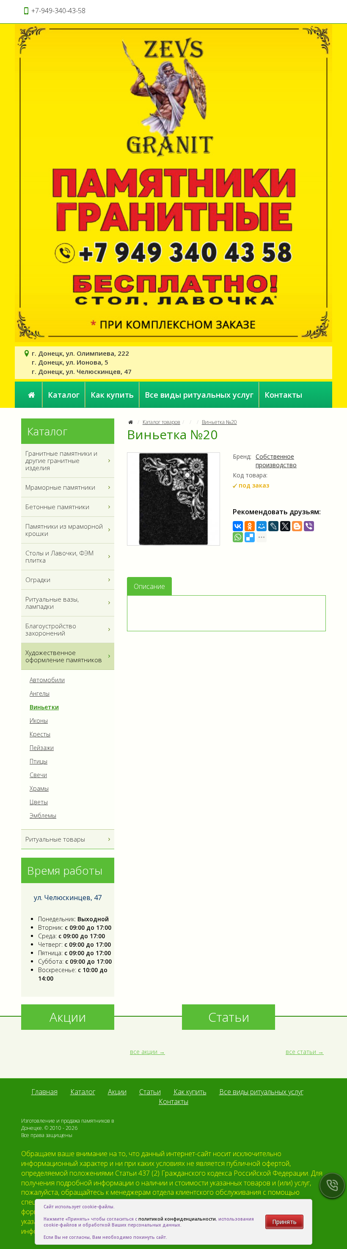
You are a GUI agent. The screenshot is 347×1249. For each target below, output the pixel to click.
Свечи (38, 775)
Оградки (37, 579)
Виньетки (44, 707)
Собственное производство (276, 460)
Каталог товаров (161, 422)
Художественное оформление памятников (63, 656)
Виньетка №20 (219, 422)
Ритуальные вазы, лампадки (52, 603)
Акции (117, 1091)
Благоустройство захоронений (50, 629)
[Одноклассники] (250, 526)
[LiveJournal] (273, 526)
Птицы (38, 761)
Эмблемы (43, 815)
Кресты (40, 734)
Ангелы (40, 693)
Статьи (150, 1091)
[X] (285, 526)
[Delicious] (250, 537)
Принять (284, 1222)
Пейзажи (42, 747)
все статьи (301, 1052)
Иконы (39, 720)
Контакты (283, 395)
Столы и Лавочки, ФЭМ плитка (59, 556)
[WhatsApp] (238, 537)
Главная (44, 1091)
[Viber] (309, 526)
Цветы (39, 802)
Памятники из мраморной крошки (64, 530)
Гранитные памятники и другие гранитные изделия (61, 460)
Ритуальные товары (55, 839)
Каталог (64, 395)
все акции (143, 1052)
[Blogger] (297, 526)
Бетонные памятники (57, 506)
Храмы (39, 788)
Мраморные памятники (60, 487)
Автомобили (47, 680)
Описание (149, 586)
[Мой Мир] (261, 526)
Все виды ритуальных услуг (199, 395)
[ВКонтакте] (238, 526)
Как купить (112, 395)
